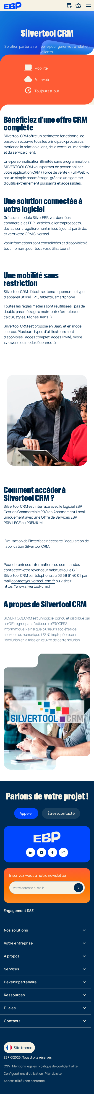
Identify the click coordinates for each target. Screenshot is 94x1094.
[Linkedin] (30, 852)
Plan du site (53, 1073)
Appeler (26, 813)
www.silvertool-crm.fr (34, 586)
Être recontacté (61, 813)
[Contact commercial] (69, 5)
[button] (88, 5)
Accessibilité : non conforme (24, 1080)
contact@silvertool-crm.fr (33, 580)
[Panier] (78, 5)
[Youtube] (41, 852)
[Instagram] (63, 852)
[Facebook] (52, 852)
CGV (7, 1066)
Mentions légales (24, 1066)
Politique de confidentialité (58, 1066)
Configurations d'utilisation (23, 1073)
